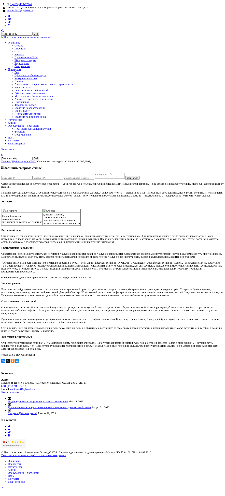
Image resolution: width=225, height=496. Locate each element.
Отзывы (19, 45)
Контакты (13, 140)
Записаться (7, 149)
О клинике (14, 42)
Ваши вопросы (16, 143)
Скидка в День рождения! (22, 413)
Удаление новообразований (29, 107)
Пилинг (18, 81)
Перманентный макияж (27, 113)
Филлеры (19, 131)
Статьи (18, 51)
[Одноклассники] (12, 361)
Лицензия (20, 48)
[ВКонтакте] (3, 361)
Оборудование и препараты (23, 125)
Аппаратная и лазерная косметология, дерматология (43, 84)
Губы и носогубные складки (30, 75)
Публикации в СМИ (26, 57)
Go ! (36, 34)
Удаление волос (23, 87)
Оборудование (22, 134)
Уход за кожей (22, 110)
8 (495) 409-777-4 (21, 4)
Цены (11, 137)
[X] (8, 361)
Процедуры (14, 69)
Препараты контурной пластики (32, 128)
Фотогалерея (15, 119)
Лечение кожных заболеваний (31, 90)
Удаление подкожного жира (30, 116)
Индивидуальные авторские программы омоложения (38, 401)
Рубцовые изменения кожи (29, 93)
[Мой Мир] (17, 361)
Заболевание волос (25, 105)
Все (16, 72)
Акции (12, 122)
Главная (6, 161)
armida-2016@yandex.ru (20, 10)
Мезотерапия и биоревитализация (33, 96)
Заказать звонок (10, 392)
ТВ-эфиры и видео (25, 60)
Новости (19, 54)
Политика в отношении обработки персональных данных (33, 455)
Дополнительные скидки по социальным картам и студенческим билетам (49, 407)
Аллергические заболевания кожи (33, 99)
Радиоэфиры (21, 63)
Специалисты (22, 66)
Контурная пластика (25, 78)
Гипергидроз (21, 102)
